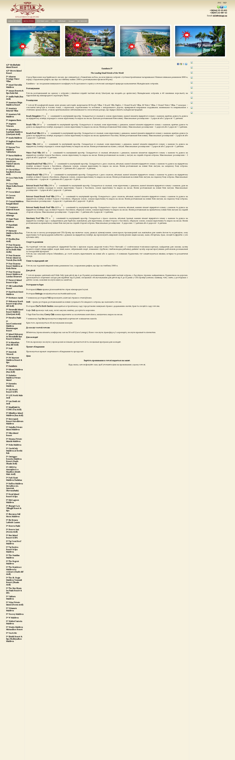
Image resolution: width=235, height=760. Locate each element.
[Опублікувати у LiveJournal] (183, 64)
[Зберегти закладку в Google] (181, 64)
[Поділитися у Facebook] (178, 64)
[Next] (57, 41)
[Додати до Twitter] (186, 64)
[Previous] (10, 41)
